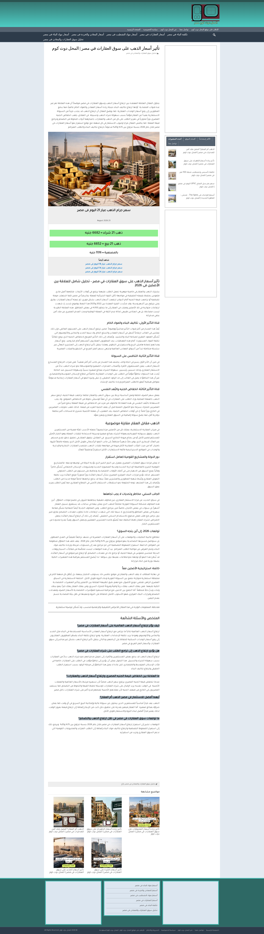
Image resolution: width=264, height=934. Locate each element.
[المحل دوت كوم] (206, 5)
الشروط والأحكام (153, 930)
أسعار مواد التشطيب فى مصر (121, 34)
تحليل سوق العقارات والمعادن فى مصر (63, 39)
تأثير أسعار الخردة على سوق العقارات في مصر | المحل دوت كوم (104, 871)
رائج (122, 784)
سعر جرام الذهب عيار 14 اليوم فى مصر (104, 268)
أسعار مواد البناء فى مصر (56, 34)
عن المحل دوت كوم (169, 29)
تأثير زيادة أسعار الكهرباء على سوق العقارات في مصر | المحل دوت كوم (104, 830)
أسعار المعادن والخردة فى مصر (88, 34)
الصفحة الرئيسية (133, 29)
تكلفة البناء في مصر (177, 34)
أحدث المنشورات (175, 139)
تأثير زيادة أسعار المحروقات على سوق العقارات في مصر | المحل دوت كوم (144, 831)
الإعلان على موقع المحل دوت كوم (204, 29)
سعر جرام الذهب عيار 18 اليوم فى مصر (104, 264)
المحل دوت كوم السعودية (109, 930)
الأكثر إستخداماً (204, 139)
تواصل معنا (184, 29)
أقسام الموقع (190, 139)
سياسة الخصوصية (150, 29)
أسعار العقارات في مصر (152, 34)
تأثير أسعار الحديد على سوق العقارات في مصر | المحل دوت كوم (66, 871)
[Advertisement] (104, 77)
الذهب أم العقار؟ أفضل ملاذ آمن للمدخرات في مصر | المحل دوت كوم (66, 830)
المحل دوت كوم (65, 930)
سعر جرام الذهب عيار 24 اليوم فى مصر (103, 272)
